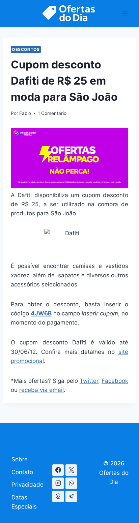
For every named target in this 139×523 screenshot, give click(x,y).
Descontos (25, 49)
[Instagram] (58, 483)
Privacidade (27, 484)
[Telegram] (71, 496)
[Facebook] (58, 470)
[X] (71, 470)
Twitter (89, 380)
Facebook (115, 380)
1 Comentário (52, 113)
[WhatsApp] (71, 483)
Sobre (19, 459)
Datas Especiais (24, 502)
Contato (22, 472)
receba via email (41, 390)
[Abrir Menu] (124, 13)
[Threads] (58, 496)
